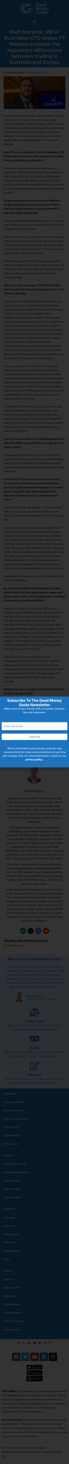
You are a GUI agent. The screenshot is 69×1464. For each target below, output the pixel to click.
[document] (34, 732)
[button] (64, 701)
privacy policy (34, 759)
